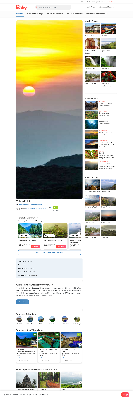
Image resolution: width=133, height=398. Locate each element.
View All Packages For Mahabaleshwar (49, 253)
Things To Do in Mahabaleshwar (36, 209)
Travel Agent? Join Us (98, 2)
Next (79, 234)
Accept (125, 395)
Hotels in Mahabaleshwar (54, 14)
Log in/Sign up (110, 2)
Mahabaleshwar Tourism (74, 14)
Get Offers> (35, 246)
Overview (19, 14)
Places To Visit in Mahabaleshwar (96, 14)
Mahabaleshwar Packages (35, 14)
